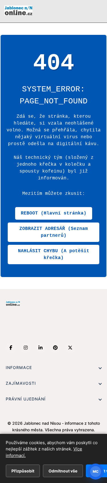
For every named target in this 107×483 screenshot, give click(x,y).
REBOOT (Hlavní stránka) (53, 213)
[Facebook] (11, 347)
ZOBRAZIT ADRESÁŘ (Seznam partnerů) (53, 232)
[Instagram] (26, 347)
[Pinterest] (55, 347)
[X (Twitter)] (70, 347)
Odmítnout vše (63, 470)
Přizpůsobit (22, 470)
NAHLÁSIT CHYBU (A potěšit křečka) (53, 254)
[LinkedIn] (40, 347)
